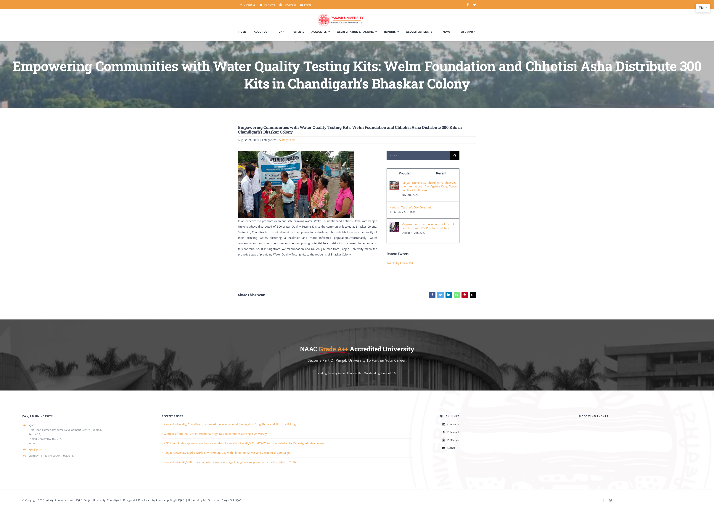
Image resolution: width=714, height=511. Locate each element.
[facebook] (467, 4)
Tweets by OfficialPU (400, 263)
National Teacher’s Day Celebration (412, 207)
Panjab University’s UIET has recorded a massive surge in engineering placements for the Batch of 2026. (230, 462)
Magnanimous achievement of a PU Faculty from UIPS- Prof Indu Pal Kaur (429, 226)
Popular (405, 173)
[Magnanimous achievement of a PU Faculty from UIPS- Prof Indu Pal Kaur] (394, 225)
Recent (441, 173)
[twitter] (474, 4)
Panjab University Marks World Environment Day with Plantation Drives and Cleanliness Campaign (227, 452)
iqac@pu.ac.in (37, 449)
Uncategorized (286, 140)
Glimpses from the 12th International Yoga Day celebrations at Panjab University (215, 434)
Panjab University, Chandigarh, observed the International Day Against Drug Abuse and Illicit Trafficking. (429, 186)
